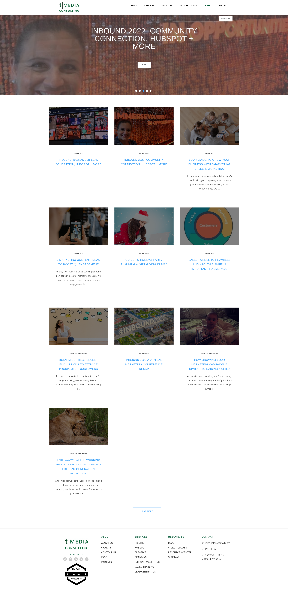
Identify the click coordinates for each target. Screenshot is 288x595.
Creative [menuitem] (140, 552)
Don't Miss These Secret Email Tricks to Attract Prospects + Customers (78, 364)
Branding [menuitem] (141, 557)
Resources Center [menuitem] (180, 552)
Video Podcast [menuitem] (177, 547)
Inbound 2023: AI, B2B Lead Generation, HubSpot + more (79, 162)
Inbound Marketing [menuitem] (147, 562)
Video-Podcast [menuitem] (188, 5)
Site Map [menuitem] (174, 557)
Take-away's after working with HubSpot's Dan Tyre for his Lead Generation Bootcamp (78, 466)
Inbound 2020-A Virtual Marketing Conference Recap (144, 364)
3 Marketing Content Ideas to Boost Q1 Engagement (78, 262)
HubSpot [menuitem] (140, 547)
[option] (144, 47)
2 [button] (140, 91)
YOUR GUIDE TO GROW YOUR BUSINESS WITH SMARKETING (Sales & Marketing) (209, 164)
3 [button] (144, 91)
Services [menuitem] (149, 5)
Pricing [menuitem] (139, 542)
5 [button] (151, 91)
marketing (78, 154)
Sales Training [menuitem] (144, 566)
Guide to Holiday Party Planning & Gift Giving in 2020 (144, 262)
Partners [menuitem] (107, 562)
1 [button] (136, 91)
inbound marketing (78, 354)
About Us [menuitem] (167, 5)
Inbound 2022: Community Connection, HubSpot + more (144, 38)
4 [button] (147, 91)
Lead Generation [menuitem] (145, 571)
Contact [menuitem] (223, 5)
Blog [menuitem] (207, 5)
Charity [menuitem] (106, 547)
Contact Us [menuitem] (108, 552)
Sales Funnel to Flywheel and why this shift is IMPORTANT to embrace (209, 264)
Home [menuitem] (133, 5)
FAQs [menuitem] (104, 557)
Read (144, 65)
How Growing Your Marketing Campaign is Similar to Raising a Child (209, 364)
